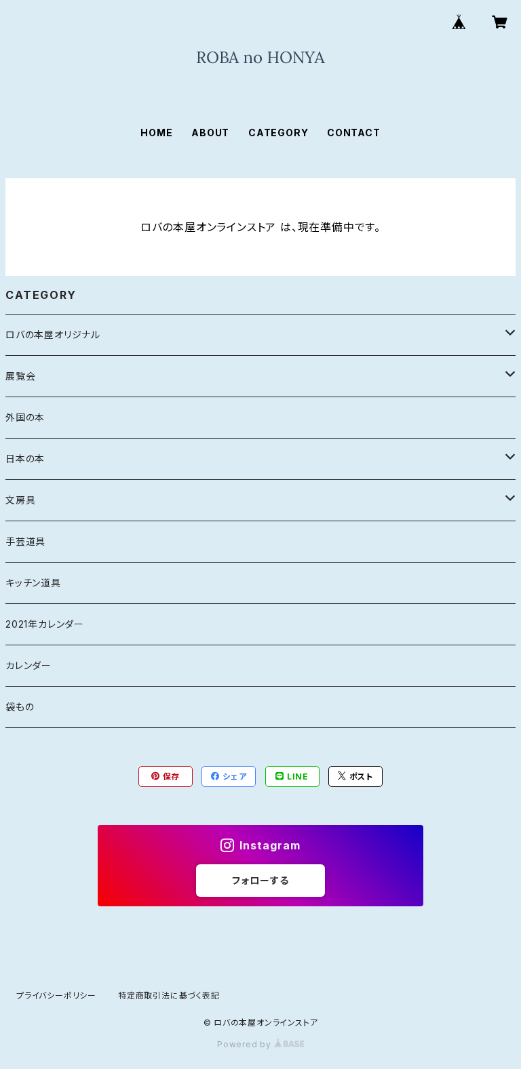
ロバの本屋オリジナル (52, 334)
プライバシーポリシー (56, 995)
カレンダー (28, 665)
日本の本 (25, 458)
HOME (156, 132)
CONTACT (354, 132)
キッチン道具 (33, 582)
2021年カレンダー (44, 624)
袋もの (19, 706)
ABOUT (210, 132)
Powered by (245, 1044)
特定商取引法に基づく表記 (169, 995)
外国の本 (25, 417)
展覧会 (20, 376)
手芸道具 (25, 541)
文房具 (20, 500)
